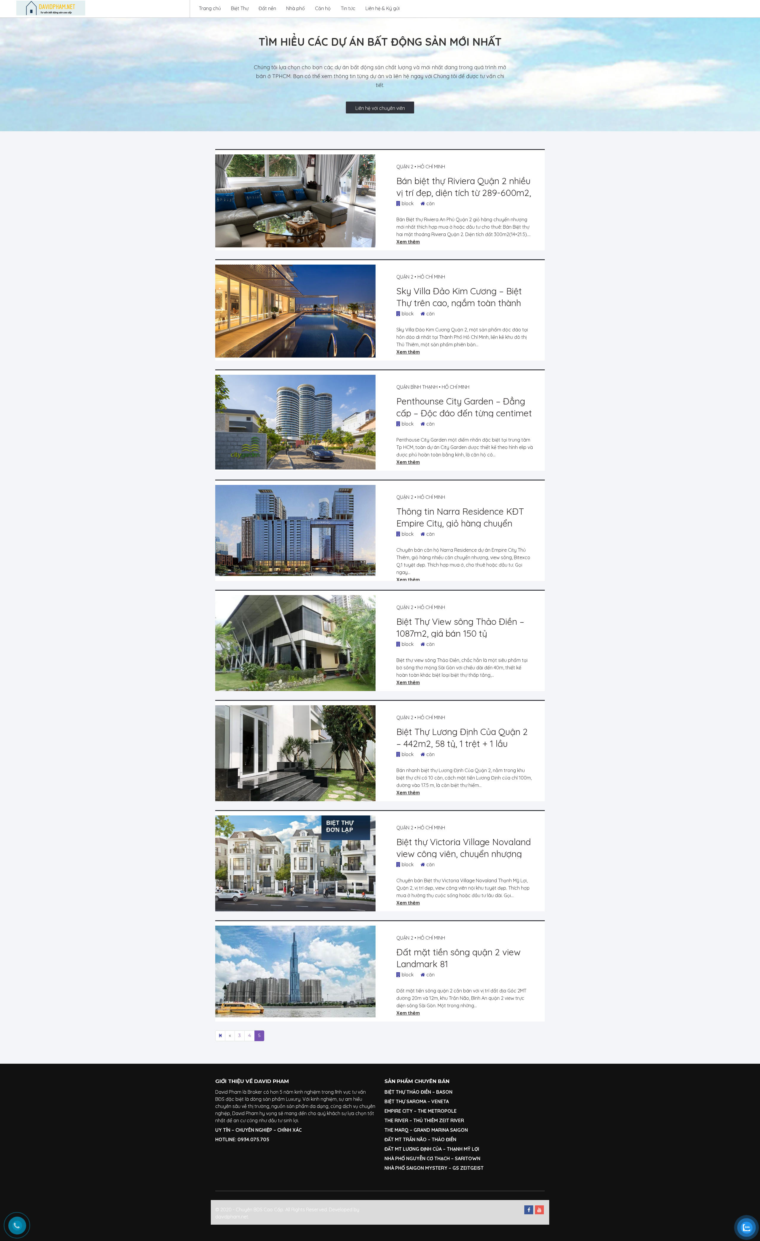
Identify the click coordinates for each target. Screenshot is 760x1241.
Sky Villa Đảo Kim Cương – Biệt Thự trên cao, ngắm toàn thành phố (459, 302)
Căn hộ (323, 8)
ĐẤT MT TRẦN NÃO (405, 1139)
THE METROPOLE (438, 1111)
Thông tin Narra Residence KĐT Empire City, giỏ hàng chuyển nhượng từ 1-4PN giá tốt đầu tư (460, 523)
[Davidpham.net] (50, 8)
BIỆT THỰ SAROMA (405, 1101)
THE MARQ (396, 1130)
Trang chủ (210, 8)
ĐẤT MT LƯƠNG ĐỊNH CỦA (413, 1149)
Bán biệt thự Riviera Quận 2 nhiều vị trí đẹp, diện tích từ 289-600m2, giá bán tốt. (463, 192)
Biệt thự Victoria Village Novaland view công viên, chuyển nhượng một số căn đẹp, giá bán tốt (463, 853)
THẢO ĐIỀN (444, 1139)
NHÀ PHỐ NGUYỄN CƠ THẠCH (417, 1158)
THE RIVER (396, 1120)
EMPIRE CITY (398, 1111)
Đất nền (267, 8)
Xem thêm (408, 242)
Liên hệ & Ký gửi (382, 8)
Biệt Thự (239, 8)
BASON (444, 1092)
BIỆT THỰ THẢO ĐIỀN (407, 1092)
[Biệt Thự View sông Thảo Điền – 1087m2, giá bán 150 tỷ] (295, 643)
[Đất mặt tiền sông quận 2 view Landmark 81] (295, 971)
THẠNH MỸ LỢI (463, 1149)
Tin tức (348, 8)
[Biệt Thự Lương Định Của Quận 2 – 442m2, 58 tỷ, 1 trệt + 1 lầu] (295, 753)
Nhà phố (295, 8)
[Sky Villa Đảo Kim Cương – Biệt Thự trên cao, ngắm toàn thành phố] (295, 311)
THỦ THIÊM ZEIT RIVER (438, 1120)
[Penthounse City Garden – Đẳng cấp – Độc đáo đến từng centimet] (295, 422)
